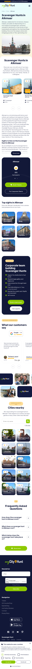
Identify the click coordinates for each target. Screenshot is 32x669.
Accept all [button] (8, 662)
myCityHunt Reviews (8, 608)
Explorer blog (5, 605)
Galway (13, 639)
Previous (13, 108)
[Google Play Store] (16, 625)
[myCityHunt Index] (10, 6)
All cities (28, 425)
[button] (16, 666)
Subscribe (16, 589)
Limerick (18, 639)
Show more (16, 153)
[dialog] (16, 655)
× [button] (30, 643)
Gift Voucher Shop (7, 603)
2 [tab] (17, 178)
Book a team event (16, 302)
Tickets (4, 600)
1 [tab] (15, 178)
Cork (8, 639)
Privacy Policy (16, 585)
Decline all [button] (23, 662)
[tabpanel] (16, 171)
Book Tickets (17, 185)
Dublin (3, 639)
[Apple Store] (16, 619)
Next (19, 108)
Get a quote (16, 308)
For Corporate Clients (16, 191)
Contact (4, 610)
